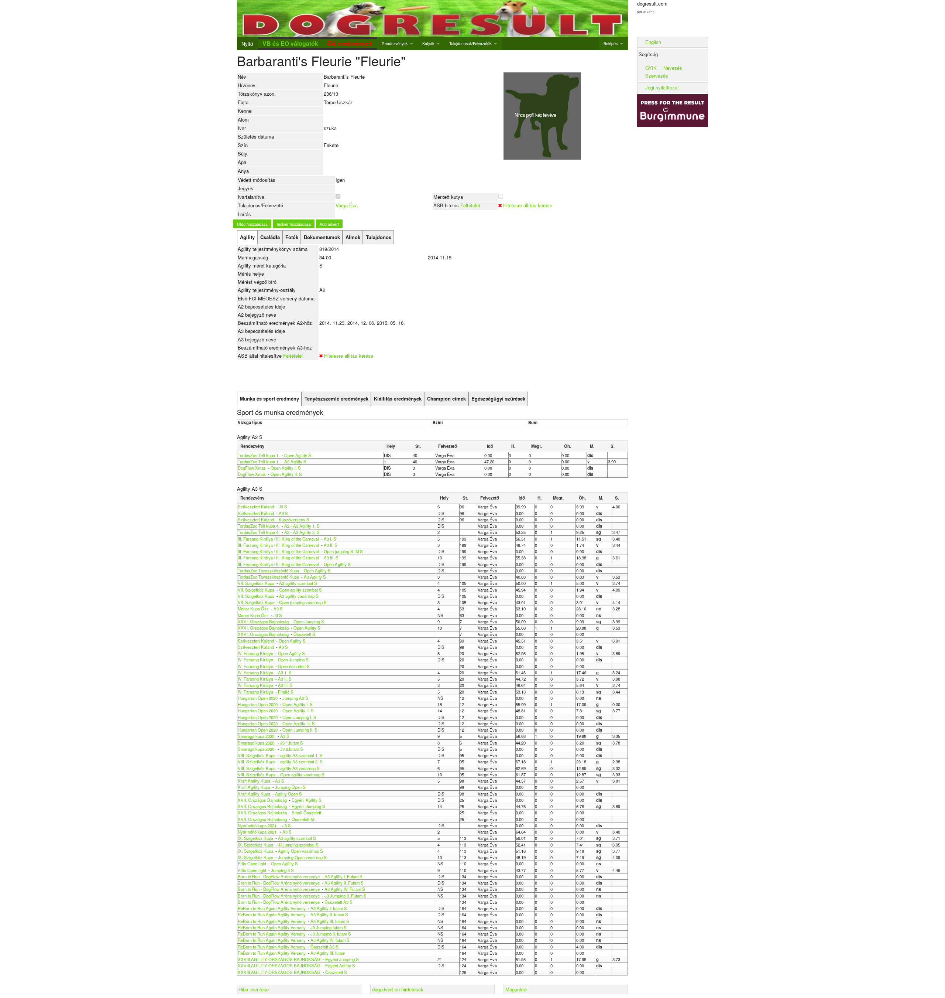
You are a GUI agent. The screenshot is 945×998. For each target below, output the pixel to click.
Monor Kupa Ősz (253, 609)
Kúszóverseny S (294, 519)
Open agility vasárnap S (302, 774)
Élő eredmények (349, 43)
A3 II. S (330, 545)
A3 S (283, 513)
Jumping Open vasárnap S (302, 857)
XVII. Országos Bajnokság (263, 800)
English (653, 41)
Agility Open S (288, 794)
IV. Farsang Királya (255, 653)
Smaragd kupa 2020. (256, 736)
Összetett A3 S (338, 902)
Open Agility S (297, 455)
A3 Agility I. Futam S (343, 876)
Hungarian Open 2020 (258, 698)
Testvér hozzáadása (293, 224)
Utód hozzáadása (252, 224)
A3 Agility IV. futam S (330, 940)
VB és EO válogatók (290, 43)
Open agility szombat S (300, 590)
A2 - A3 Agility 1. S (302, 526)
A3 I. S (330, 539)
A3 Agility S (315, 577)
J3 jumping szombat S (298, 845)
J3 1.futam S (291, 743)
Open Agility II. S (286, 474)
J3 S (283, 507)
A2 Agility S (295, 461)
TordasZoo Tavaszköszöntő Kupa (268, 570)
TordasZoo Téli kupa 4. (258, 526)
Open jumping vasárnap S (303, 602)
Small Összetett (306, 812)
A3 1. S (285, 672)
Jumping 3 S (282, 870)
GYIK (651, 67)
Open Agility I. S (286, 468)
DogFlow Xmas (252, 468)
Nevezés (672, 67)
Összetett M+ (304, 819)
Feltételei (470, 205)
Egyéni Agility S (307, 800)
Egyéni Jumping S (308, 806)
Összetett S (304, 634)
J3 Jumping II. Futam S (345, 896)
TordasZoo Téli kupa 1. (258, 455)
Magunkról (516, 989)
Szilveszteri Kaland (256, 507)
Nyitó (247, 43)
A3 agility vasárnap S (299, 596)
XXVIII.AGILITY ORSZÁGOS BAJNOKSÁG (279, 959)
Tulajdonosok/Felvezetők (470, 43)
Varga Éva (347, 205)
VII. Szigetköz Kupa (256, 583)
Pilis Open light (252, 863)
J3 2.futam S (291, 749)
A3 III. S (331, 558)
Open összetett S (294, 666)
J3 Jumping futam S (328, 927)
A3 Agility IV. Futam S (344, 889)
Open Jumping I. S (299, 717)
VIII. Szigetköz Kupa (256, 755)
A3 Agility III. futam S (329, 921)
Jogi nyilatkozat (662, 87)
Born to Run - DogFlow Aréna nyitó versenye (279, 876)
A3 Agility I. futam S (328, 908)
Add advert (329, 224)
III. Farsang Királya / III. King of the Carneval (278, 539)
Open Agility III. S (298, 723)
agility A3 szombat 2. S (301, 761)
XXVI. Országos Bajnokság (264, 621)
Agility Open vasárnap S (300, 851)
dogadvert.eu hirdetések (397, 989)
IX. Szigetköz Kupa (255, 838)
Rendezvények (395, 43)
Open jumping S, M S (343, 551)
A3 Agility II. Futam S (344, 883)
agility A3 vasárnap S (300, 768)
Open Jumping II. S (299, 730)
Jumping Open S (290, 787)
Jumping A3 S (295, 698)
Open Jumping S (308, 621)
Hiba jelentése (253, 989)
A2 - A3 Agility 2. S (302, 532)
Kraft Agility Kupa (254, 781)
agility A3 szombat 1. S (301, 755)
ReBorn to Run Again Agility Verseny (272, 908)
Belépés (611, 43)
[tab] (247, 237)
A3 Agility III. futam (327, 953)
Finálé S (285, 692)
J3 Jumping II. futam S (330, 934)
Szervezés (656, 75)
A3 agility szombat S (298, 583)
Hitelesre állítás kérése (527, 205)
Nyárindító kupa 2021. (258, 825)
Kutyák (428, 43)
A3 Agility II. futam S (329, 914)
